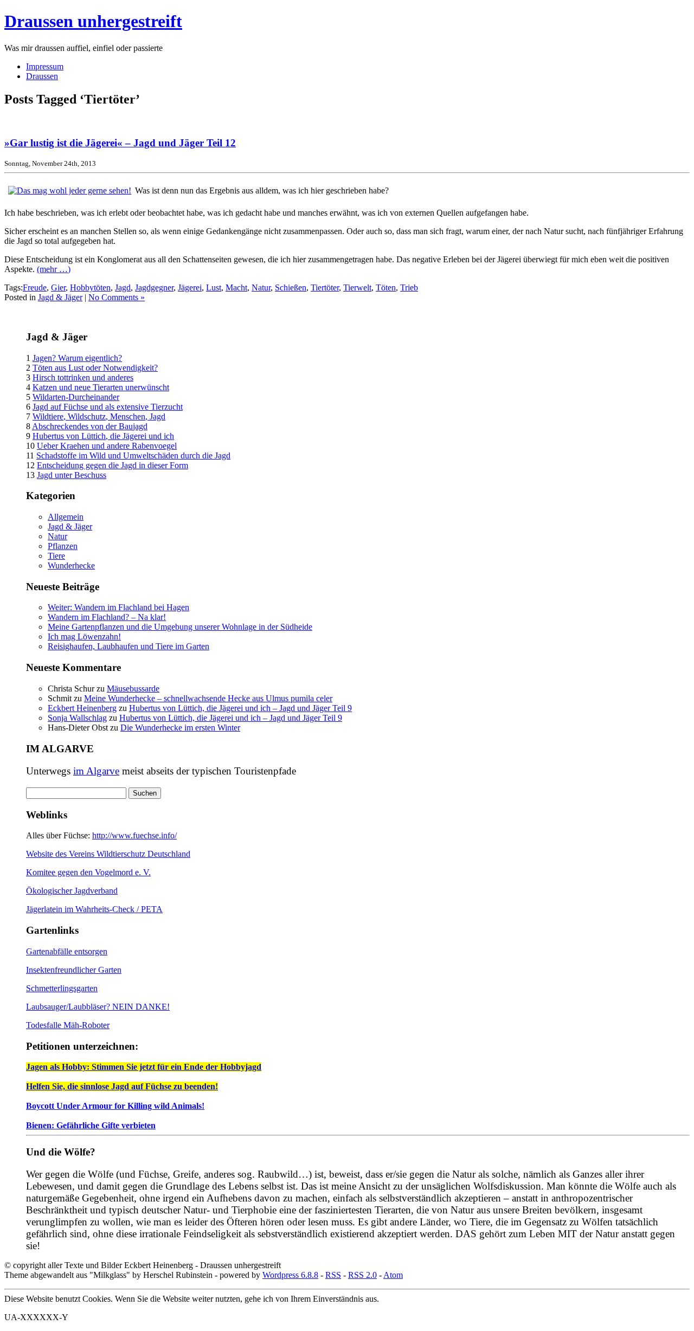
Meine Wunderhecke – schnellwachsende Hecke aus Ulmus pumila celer (208, 698)
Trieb (409, 287)
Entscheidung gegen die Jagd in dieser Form (112, 465)
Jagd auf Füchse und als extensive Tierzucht (108, 406)
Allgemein (65, 516)
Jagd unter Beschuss (71, 475)
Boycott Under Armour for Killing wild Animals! (115, 1105)
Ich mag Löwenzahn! (84, 636)
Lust (213, 287)
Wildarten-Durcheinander (76, 397)
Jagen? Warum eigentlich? (77, 358)
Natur (261, 287)
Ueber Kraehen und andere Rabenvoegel (107, 445)
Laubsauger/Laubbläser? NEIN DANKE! (98, 1006)
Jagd (123, 287)
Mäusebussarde (133, 688)
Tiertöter (325, 287)
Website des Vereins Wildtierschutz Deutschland (108, 853)
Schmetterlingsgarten (62, 988)
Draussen (42, 76)
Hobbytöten (90, 287)
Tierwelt (357, 287)
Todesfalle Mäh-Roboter (68, 1025)
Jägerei (190, 287)
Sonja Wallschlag (77, 717)
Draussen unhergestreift (93, 21)
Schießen (290, 287)
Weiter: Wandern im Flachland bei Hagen (118, 607)
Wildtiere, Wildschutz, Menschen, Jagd (99, 416)
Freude (35, 287)
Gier (58, 287)
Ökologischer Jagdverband (72, 890)
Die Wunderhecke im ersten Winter (180, 727)
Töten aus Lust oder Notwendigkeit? (95, 367)
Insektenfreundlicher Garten (73, 969)
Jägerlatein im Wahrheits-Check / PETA (94, 909)
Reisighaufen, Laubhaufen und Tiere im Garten (128, 646)
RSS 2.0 (362, 1275)
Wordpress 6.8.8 (290, 1275)
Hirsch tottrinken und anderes (83, 377)
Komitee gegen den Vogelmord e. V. (88, 872)
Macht (236, 287)
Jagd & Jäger (60, 297)
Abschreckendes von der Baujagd (89, 426)
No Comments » (116, 297)
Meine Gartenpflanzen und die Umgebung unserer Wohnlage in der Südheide (180, 626)
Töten (386, 287)
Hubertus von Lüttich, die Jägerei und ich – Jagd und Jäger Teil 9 (240, 708)
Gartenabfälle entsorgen (66, 951)
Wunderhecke (71, 565)
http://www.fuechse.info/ (134, 835)
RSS (333, 1275)
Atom (393, 1275)
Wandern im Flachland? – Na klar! (107, 617)
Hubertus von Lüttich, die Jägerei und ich (103, 436)
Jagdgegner (154, 287)
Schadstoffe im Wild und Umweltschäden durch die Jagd (133, 455)
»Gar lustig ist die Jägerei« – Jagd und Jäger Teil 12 (120, 142)
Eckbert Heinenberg (82, 708)
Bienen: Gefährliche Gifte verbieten (91, 1125)
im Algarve (96, 771)
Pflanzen (63, 546)
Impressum (44, 66)
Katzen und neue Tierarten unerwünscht (101, 387)
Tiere (56, 555)
